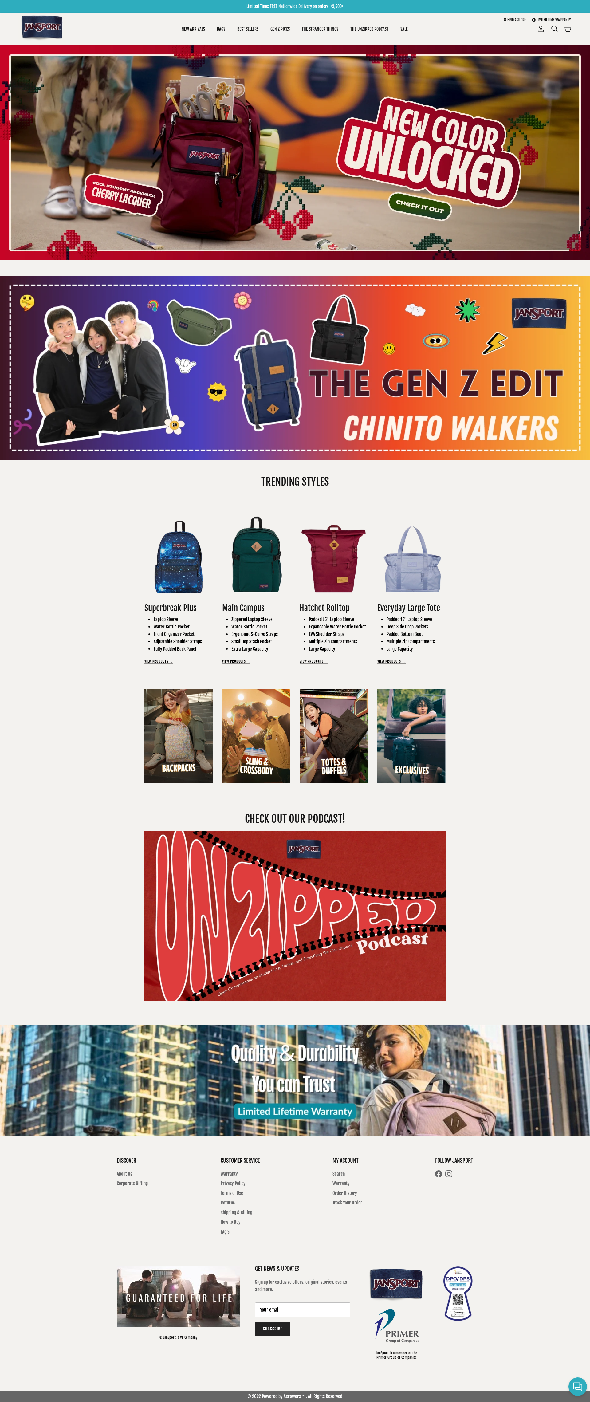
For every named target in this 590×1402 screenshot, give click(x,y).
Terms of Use (232, 1193)
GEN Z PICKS (280, 29)
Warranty (229, 1174)
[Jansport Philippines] (42, 29)
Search (338, 1174)
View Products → (158, 661)
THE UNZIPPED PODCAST (369, 29)
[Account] (540, 29)
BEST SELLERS (247, 29)
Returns (228, 1203)
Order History (344, 1193)
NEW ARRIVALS (193, 29)
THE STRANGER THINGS (320, 29)
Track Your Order (347, 1203)
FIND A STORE (516, 20)
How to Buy (231, 1222)
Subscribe (272, 1328)
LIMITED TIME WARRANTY (554, 20)
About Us (124, 1174)
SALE (404, 29)
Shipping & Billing (236, 1212)
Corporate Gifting (132, 1183)
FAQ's (225, 1232)
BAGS (221, 29)
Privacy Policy (233, 1183)
